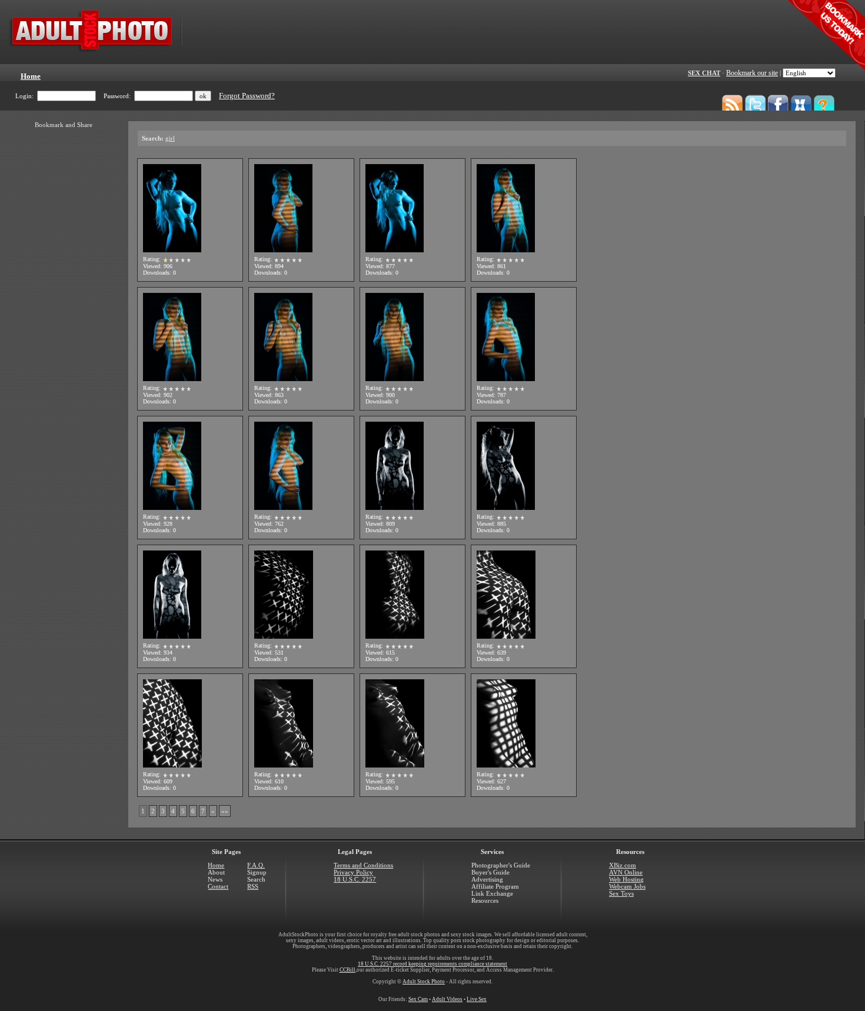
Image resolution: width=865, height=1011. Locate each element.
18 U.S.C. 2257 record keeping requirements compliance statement (432, 964)
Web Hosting (626, 879)
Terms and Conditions (363, 865)
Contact (218, 886)
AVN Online (626, 872)
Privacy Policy (353, 872)
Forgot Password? (247, 96)
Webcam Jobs (627, 886)
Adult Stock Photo (423, 982)
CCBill (347, 970)
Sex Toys (621, 893)
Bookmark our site (752, 73)
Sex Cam (418, 999)
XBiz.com (622, 865)
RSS (252, 886)
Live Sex (477, 999)
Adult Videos (447, 999)
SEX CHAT (704, 72)
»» (224, 811)
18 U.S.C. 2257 (355, 879)
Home (216, 865)
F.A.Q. (256, 865)
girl (170, 138)
